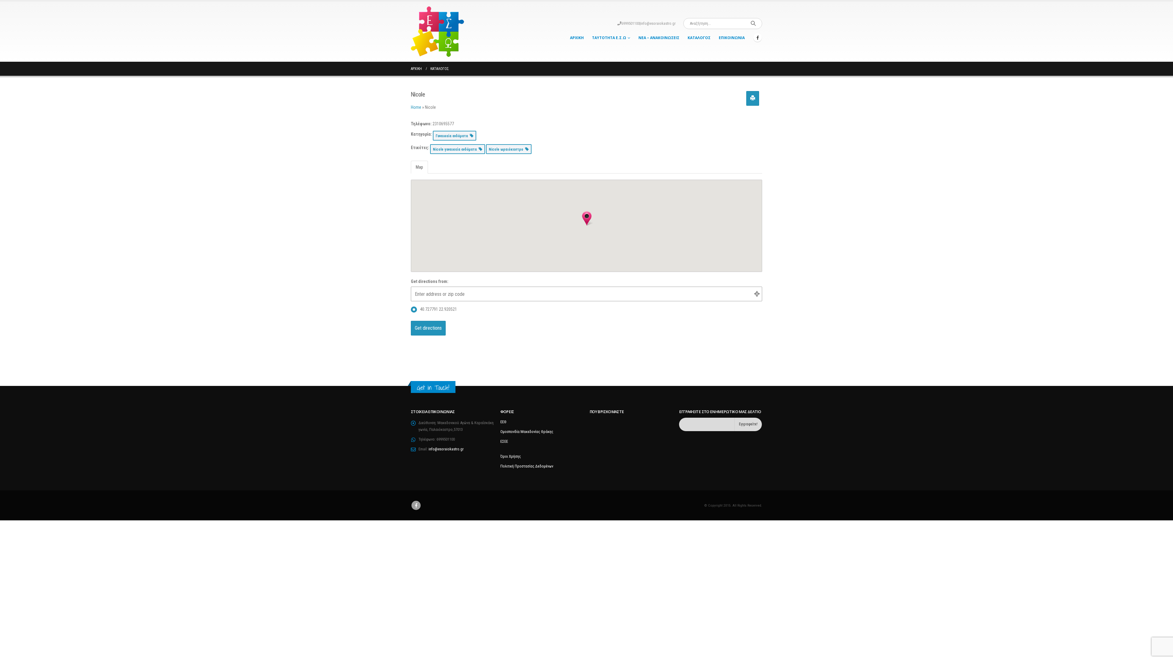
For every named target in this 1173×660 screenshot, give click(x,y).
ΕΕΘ (503, 422)
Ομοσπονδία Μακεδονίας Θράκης (526, 431)
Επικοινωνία (732, 37)
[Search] (753, 23)
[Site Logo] (437, 31)
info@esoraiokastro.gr (658, 23)
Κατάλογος (699, 37)
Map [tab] (419, 167)
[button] (586, 218)
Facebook (416, 505)
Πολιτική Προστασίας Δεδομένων (526, 466)
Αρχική (577, 37)
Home (416, 107)
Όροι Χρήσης (510, 456)
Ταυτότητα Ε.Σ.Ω (609, 37)
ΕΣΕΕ (504, 441)
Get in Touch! (433, 388)
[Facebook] (757, 37)
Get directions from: (429, 281)
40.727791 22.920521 (438, 309)
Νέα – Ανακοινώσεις (658, 37)
